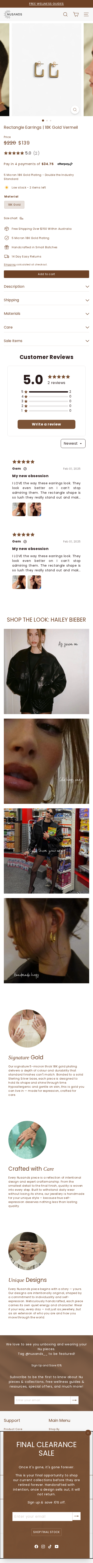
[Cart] (76, 14)
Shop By (54, 1429)
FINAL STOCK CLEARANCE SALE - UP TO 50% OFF (46, 4)
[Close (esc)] (88, 1433)
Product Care (13, 1429)
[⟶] (76, 1516)
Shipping (10, 264)
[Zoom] (75, 110)
